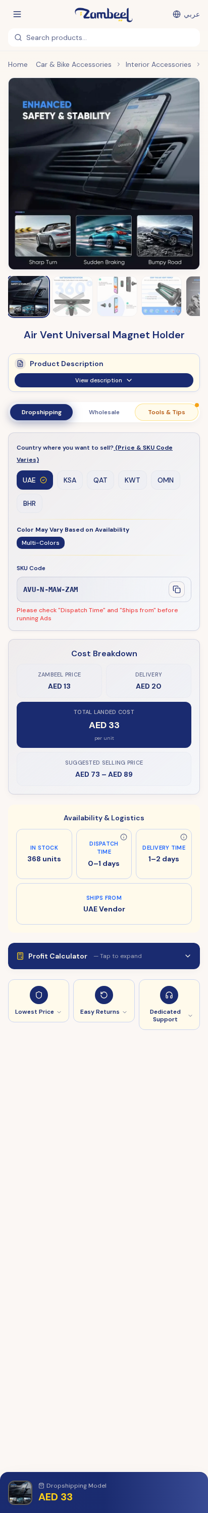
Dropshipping (42, 412)
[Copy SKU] (177, 589)
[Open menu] (17, 14)
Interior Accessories (158, 64)
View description (98, 380)
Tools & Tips (166, 412)
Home (18, 64)
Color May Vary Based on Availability (73, 530)
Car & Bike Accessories (74, 64)
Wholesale (104, 412)
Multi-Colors (41, 543)
